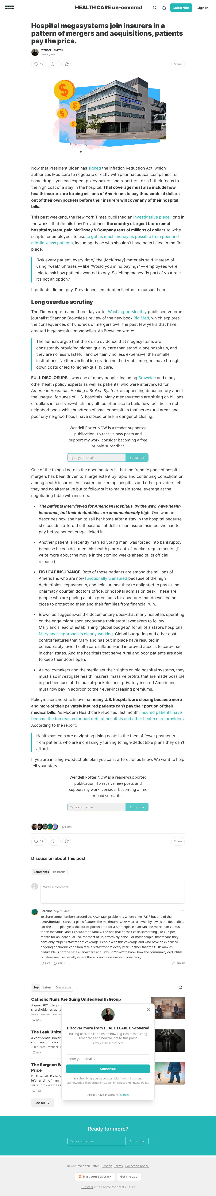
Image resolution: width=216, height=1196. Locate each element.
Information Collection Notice (106, 1083)
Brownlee (147, 377)
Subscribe (181, 7)
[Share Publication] (164, 7)
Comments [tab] (41, 872)
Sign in (202, 7)
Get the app (128, 1176)
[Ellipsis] (182, 910)
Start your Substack (96, 1176)
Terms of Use (128, 1078)
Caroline (46, 911)
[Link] (25, 302)
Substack (87, 1187)
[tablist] (49, 872)
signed (94, 168)
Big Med (141, 318)
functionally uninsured (106, 578)
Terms (118, 1166)
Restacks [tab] (59, 872)
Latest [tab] (47, 987)
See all (40, 1103)
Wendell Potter (52, 50)
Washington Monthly (127, 311)
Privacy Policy (139, 1083)
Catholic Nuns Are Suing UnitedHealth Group (76, 999)
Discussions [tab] (64, 987)
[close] (148, 1009)
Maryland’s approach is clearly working (76, 633)
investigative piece (151, 217)
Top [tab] (36, 987)
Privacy (107, 1166)
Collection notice (137, 1166)
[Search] (155, 7)
